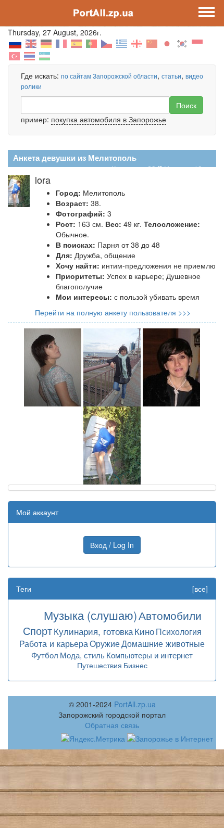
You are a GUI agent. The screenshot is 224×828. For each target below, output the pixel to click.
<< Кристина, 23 (128, 168)
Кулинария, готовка (93, 631)
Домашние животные (163, 643)
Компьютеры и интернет (149, 654)
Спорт (37, 630)
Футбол (44, 654)
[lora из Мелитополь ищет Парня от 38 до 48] (52, 366)
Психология (179, 631)
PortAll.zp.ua (135, 704)
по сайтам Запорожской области (109, 75)
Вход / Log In (112, 545)
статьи (171, 75)
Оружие (105, 643)
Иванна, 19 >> (188, 168)
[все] (200, 588)
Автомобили (170, 615)
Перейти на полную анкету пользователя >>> (113, 312)
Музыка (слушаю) (90, 615)
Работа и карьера (53, 643)
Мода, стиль (82, 654)
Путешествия (99, 665)
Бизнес (135, 665)
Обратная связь (112, 725)
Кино (144, 631)
